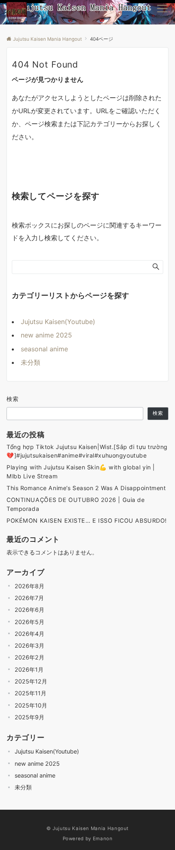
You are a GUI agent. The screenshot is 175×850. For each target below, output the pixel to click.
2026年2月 (29, 657)
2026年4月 (29, 633)
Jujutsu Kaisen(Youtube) (58, 322)
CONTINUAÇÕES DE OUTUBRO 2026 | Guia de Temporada (76, 504)
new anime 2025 (46, 335)
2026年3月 (29, 645)
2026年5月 (29, 621)
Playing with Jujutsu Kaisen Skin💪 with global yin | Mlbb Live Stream (81, 471)
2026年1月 (29, 669)
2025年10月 (31, 705)
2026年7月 (29, 597)
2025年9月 (29, 717)
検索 (13, 398)
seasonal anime (44, 349)
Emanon (103, 838)
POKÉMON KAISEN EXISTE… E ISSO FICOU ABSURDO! (87, 520)
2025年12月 (31, 681)
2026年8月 (29, 586)
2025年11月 (30, 693)
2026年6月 (29, 609)
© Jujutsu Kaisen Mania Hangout (87, 828)
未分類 (30, 362)
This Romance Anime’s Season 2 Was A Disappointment (86, 487)
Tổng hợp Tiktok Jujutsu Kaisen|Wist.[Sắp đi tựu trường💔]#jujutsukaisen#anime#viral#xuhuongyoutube (87, 451)
